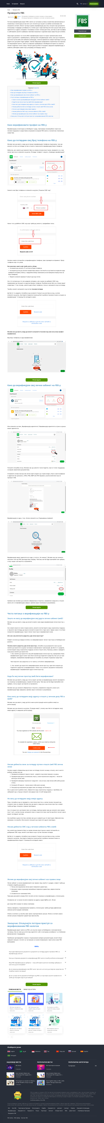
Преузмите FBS (12, 1113)
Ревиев (73, 1108)
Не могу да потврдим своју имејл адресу (24, 109)
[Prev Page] (8, 1037)
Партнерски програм (24, 1108)
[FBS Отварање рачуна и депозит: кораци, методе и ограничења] (35, 1020)
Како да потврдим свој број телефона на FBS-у (24, 92)
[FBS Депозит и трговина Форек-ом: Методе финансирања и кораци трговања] (17, 1020)
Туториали (15, 3)
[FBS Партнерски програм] (41, 1067)
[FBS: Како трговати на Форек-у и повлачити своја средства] (17, 999)
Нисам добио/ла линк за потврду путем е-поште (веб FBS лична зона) (32, 106)
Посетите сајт (82, 31)
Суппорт (66, 1108)
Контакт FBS (24, 1118)
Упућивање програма (84, 1110)
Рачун (37, 1110)
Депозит (59, 1108)
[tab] (36, 953)
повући (44, 1108)
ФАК (66, 1110)
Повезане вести (15, 989)
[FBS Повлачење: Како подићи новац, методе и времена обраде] (35, 999)
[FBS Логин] (10, 1067)
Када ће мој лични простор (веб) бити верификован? (27, 102)
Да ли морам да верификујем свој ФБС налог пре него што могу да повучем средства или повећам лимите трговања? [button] (36, 970)
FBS (9, 1108)
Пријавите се (51, 1108)
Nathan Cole (19, 17)
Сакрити (36, 88)
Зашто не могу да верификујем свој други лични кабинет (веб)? (30, 99)
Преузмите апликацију (83, 1108)
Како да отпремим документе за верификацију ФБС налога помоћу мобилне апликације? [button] (36, 958)
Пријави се (30, 1110)
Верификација (12, 1110)
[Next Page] (12, 1037)
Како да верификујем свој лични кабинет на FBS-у (25, 95)
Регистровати (94, 3)
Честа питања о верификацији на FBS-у (22, 97)
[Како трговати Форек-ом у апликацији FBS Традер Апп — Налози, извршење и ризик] (10, 1075)
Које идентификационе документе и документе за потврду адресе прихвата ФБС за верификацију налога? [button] (34, 952)
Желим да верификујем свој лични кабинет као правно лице (29, 114)
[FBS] (82, 27)
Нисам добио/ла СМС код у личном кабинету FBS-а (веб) (29, 111)
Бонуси (22, 3)
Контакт (51, 1110)
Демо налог (72, 1110)
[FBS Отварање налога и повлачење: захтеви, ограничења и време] (54, 1020)
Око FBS (14, 1108)
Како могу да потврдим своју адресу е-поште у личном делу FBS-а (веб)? (33, 104)
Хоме (8, 3)
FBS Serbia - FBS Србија (13, 1118)
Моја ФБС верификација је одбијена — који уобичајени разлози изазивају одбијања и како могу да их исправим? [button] (35, 963)
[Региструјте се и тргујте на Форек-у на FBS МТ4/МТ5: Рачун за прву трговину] (10, 1082)
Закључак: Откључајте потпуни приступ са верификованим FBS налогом (32, 116)
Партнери (44, 1110)
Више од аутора (30, 989)
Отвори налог (82, 36)
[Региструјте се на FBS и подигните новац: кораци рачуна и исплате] (54, 999)
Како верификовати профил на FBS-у (21, 90)
